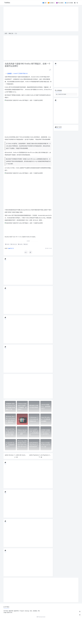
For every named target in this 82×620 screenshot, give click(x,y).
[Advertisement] (41, 19)
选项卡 (26, 244)
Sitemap (27, 611)
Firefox (7, 244)
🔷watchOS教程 (69, 2)
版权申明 (16, 611)
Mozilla (20, 244)
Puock (44, 617)
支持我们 (35, 611)
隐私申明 (11, 611)
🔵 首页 (44, 2)
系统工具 (11, 33)
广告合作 (21, 611)
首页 (6, 33)
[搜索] (77, 2)
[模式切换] (75, 2)
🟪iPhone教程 (59, 2)
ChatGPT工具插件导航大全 (17, 73)
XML (31, 611)
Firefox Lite (14, 244)
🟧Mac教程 (51, 2)
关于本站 (6, 611)
